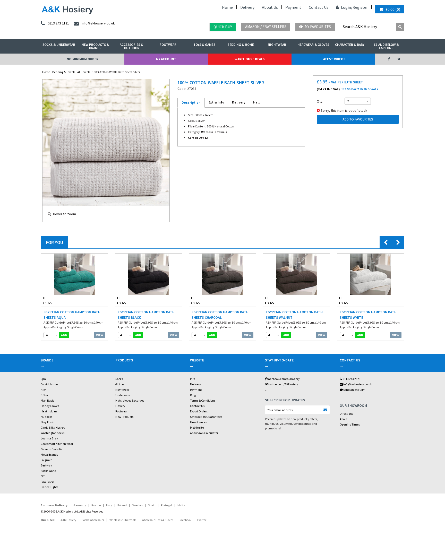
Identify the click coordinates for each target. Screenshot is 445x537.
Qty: (320, 101)
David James (49, 384)
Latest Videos (333, 59)
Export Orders (199, 411)
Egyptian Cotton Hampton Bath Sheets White (368, 315)
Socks (119, 379)
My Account (166, 59)
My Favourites (317, 26)
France (96, 505)
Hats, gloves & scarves (129, 400)
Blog (193, 395)
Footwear (168, 44)
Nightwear (277, 44)
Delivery (247, 7)
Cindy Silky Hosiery (53, 427)
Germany (79, 505)
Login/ (346, 7)
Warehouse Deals (250, 59)
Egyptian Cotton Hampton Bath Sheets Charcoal (220, 315)
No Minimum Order (82, 59)
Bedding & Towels (63, 72)
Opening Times (350, 424)
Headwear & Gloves (313, 44)
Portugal (166, 505)
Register (360, 7)
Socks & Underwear (58, 44)
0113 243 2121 (351, 379)
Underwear (122, 395)
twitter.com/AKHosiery (283, 384)
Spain (152, 505)
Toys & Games (204, 44)
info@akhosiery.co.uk (357, 384)
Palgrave (46, 460)
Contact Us (318, 7)
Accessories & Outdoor (131, 46)
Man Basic (47, 400)
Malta (181, 505)
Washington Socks (52, 433)
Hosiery (120, 406)
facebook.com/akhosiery (283, 379)
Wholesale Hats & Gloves (157, 520)
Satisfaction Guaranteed (206, 417)
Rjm (43, 379)
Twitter (201, 520)
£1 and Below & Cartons (386, 46)
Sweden (137, 505)
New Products (124, 417)
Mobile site (197, 427)
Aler (43, 390)
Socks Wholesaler (93, 520)
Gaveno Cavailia (52, 449)
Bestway (46, 465)
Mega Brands (49, 454)
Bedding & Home (240, 44)
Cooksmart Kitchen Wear (57, 444)
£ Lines (119, 384)
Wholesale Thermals (122, 520)
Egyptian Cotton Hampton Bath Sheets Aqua (72, 315)
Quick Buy (222, 26)
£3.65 (47, 300)
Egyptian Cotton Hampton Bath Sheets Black (146, 315)
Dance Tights (49, 487)
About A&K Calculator (204, 433)
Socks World (48, 471)
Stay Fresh (47, 422)
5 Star (44, 395)
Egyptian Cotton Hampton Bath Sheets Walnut (294, 315)
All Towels (83, 72)
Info (192, 379)
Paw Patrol (47, 481)
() (393, 9)
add (64, 335)
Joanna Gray (49, 438)
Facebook (185, 520)
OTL (43, 476)
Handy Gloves (50, 406)
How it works (198, 422)
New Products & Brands (95, 46)
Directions (346, 413)
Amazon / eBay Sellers (265, 26)
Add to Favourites (358, 119)
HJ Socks (46, 417)
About (343, 419)
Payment (293, 7)
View (99, 335)
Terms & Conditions (202, 400)
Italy (109, 505)
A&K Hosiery (68, 520)
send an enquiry (354, 390)
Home (227, 7)
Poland (122, 505)
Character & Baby (349, 44)
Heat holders (49, 411)
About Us (270, 7)
